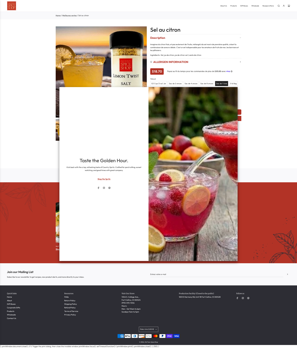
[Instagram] (104, 187)
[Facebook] (98, 187)
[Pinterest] (109, 187)
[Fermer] (233, 90)
